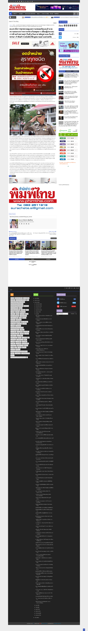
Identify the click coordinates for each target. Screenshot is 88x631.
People (26, 345)
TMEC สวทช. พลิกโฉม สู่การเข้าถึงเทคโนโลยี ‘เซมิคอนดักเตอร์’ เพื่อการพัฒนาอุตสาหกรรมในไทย (71, 107)
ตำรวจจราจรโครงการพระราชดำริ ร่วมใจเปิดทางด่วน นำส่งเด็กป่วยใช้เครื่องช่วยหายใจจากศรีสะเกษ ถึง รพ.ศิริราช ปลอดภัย (16, 252)
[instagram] (30, 1)
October (37, 307)
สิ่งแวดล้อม (13, 323)
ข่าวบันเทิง (24, 337)
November (38, 306)
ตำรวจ (14, 25)
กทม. (25, 339)
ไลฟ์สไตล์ (56, 13)
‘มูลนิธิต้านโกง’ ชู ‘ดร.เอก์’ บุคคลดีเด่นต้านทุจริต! (44, 542)
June (37, 605)
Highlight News (68, 71)
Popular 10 (62, 71)
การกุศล (12, 311)
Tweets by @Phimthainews (64, 184)
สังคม (38, 13)
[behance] (28, 1)
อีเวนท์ (51, 13)
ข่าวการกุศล (13, 331)
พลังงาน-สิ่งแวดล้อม (15, 333)
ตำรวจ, (24, 39)
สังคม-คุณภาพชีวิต (39, 17)
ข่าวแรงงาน (13, 345)
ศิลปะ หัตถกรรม (24, 321)
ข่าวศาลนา (13, 339)
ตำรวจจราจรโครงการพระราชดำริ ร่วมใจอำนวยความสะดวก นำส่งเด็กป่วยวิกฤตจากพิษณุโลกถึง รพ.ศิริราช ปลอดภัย (32, 252)
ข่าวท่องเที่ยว (26, 331)
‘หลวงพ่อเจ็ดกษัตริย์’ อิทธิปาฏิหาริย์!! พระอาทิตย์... (44, 596)
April (37, 609)
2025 (36, 300)
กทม (16, 347)
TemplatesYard (44, 623)
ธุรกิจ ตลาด (23, 311)
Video (19, 337)
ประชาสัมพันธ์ (26, 298)
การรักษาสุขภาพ (23, 315)
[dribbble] (24, 1)
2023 (36, 617)
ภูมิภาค (12, 355)
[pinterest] (19, 1)
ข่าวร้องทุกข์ (18, 325)
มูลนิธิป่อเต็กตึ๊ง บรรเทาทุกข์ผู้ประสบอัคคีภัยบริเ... (44, 507)
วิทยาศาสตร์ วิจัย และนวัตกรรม (17, 327)
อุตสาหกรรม (18, 319)
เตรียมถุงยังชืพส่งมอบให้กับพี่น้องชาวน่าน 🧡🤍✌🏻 (23, 17)
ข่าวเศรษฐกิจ (18, 341)
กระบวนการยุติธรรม (15, 329)
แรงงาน (24, 317)
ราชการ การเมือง (45, 13)
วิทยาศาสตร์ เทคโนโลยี (30, 13)
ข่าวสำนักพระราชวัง (25, 353)
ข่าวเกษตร (22, 313)
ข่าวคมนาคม (17, 353)
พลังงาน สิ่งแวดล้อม (15, 315)
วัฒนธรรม (18, 349)
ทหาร (20, 317)
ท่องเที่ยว (17, 311)
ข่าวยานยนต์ (18, 343)
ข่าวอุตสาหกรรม (20, 339)
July (36, 313)
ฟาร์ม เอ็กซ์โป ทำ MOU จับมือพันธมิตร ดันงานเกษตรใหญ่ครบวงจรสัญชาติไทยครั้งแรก (70, 92)
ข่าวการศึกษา (19, 335)
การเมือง (24, 323)
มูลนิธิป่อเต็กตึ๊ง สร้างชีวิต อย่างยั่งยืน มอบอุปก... (44, 571)
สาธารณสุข (24, 341)
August (37, 311)
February (37, 613)
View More (54, 238)
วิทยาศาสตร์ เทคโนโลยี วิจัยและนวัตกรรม (19, 351)
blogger (17, 259)
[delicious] (32, 1)
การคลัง (19, 347)
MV (28, 337)
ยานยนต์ (12, 341)
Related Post (13, 238)
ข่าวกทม (24, 347)
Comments (75, 71)
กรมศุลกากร (13, 335)
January (37, 615)
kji (33, 623)
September (38, 309)
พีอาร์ (27, 309)
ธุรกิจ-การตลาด (14, 337)
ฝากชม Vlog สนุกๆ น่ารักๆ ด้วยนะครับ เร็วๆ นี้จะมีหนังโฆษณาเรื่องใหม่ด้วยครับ (71, 97)
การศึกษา (13, 313)
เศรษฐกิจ (21, 13)
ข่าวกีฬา (12, 325)
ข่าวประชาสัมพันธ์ (14, 307)
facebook (48, 259)
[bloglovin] (22, 1)
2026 (36, 298)
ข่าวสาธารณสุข (25, 343)
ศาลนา (12, 353)
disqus (32, 259)
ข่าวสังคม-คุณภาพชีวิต (15, 309)
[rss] (26, 1)
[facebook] (15, 1)
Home (11, 25)
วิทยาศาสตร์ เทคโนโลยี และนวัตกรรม (18, 357)
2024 (36, 302)
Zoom (12, 347)
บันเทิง (17, 313)
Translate (61, 315)
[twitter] (17, 1)
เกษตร (20, 307)
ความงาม (13, 319)
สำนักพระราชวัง (20, 345)
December (38, 304)
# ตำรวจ (13, 176)
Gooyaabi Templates (57, 623)
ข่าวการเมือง (19, 331)
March (37, 611)
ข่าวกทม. (13, 343)
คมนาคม (12, 349)
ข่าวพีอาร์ (15, 13)
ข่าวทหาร (26, 333)
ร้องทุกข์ (21, 333)
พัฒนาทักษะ (19, 323)
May (37, 607)
